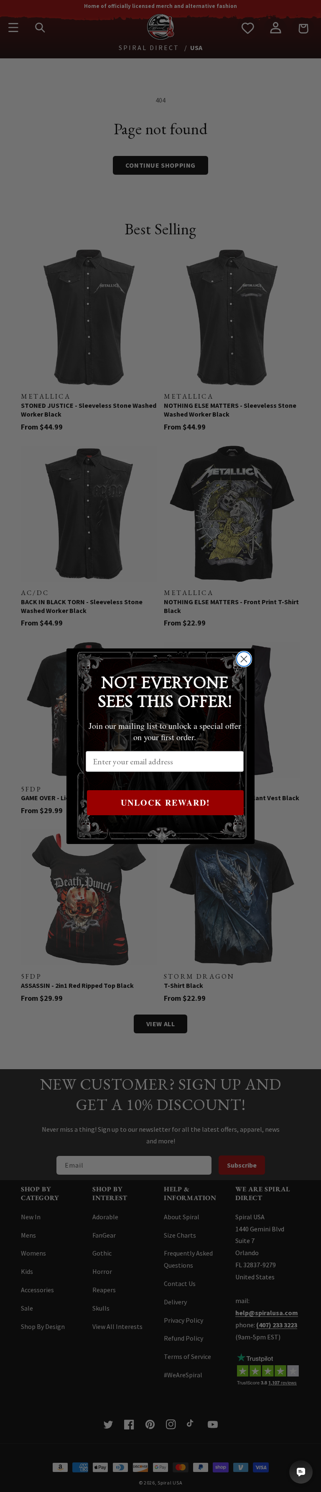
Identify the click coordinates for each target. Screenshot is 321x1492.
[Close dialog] (244, 659)
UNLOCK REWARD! (165, 802)
